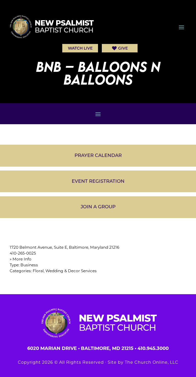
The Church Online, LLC (151, 362)
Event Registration (98, 181)
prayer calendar (98, 155)
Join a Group (98, 207)
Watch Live (80, 48)
